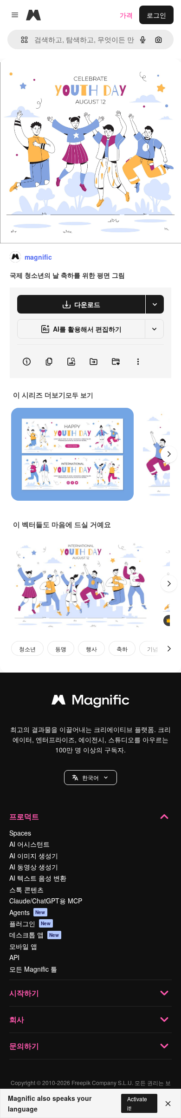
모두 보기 (79, 394)
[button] (90, 777)
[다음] (169, 454)
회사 (16, 1019)
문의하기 (24, 1045)
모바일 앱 (23, 946)
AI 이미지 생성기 (33, 855)
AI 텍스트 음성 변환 (37, 878)
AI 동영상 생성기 (33, 866)
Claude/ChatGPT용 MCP (45, 900)
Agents (27, 912)
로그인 (156, 15)
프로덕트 (24, 816)
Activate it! (137, 1103)
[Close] (168, 1103)
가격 (126, 15)
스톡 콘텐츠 (26, 889)
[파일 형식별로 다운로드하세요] (154, 304)
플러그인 (30, 923)
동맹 (60, 649)
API (14, 957)
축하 (122, 649)
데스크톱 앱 (34, 934)
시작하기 (24, 992)
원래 (53, 80)
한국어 (90, 777)
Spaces (20, 832)
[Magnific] (90, 702)
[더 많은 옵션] (138, 361)
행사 (91, 649)
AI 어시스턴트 (29, 844)
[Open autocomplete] (20, 39)
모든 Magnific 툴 (33, 969)
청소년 (27, 649)
